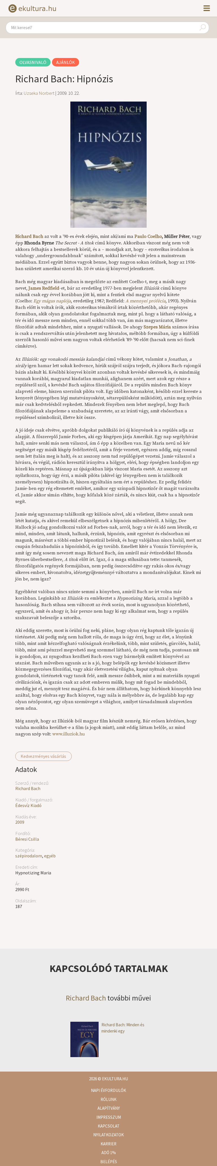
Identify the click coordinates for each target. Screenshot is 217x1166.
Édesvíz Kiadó (28, 805)
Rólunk (108, 1099)
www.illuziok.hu (68, 734)
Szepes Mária (157, 327)
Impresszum (108, 1117)
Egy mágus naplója (52, 301)
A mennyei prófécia (145, 301)
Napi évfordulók (108, 1090)
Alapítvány (108, 1108)
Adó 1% (108, 1152)
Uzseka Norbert (39, 93)
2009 (19, 822)
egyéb (50, 856)
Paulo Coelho (148, 236)
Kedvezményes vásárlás (43, 756)
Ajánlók (65, 62)
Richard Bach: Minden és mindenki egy (122, 1027)
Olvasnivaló (32, 62)
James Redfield (44, 288)
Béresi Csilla (27, 839)
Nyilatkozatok (108, 1134)
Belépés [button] (108, 1161)
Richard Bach (27, 788)
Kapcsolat (109, 1126)
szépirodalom (28, 856)
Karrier (108, 1143)
